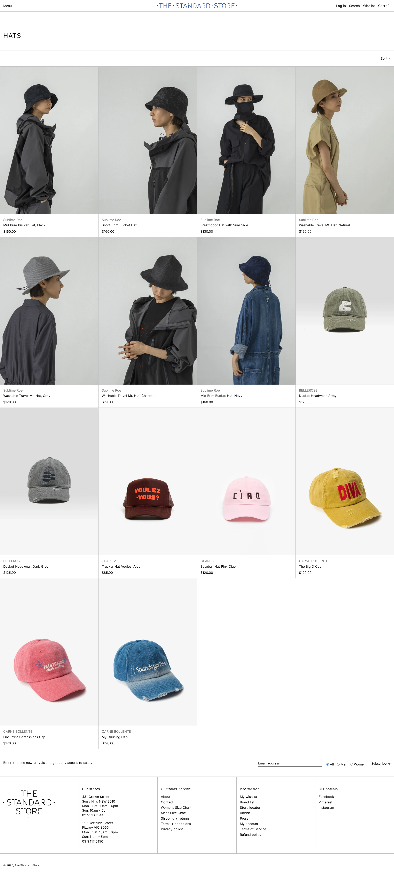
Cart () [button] (384, 6)
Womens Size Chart (176, 807)
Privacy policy (172, 829)
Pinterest (325, 802)
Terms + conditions (176, 824)
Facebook (326, 797)
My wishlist (248, 797)
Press (244, 818)
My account (249, 824)
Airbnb (245, 813)
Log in (341, 6)
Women (359, 764)
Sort (384, 58)
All (332, 764)
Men (344, 764)
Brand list (247, 802)
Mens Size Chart (174, 813)
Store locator (250, 807)
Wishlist (369, 6)
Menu (7, 6)
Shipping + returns (175, 818)
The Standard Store (27, 865)
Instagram (326, 807)
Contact (167, 802)
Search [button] (354, 6)
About (165, 797)
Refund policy (250, 835)
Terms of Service (253, 829)
